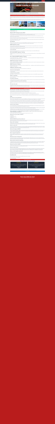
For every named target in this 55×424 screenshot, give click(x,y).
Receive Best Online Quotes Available (27, 29)
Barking (15, 158)
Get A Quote (27, 9)
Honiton (11, 158)
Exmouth (13, 158)
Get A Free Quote (27, 171)
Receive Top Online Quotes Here (27, 88)
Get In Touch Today (27, 15)
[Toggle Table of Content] (16, 30)
